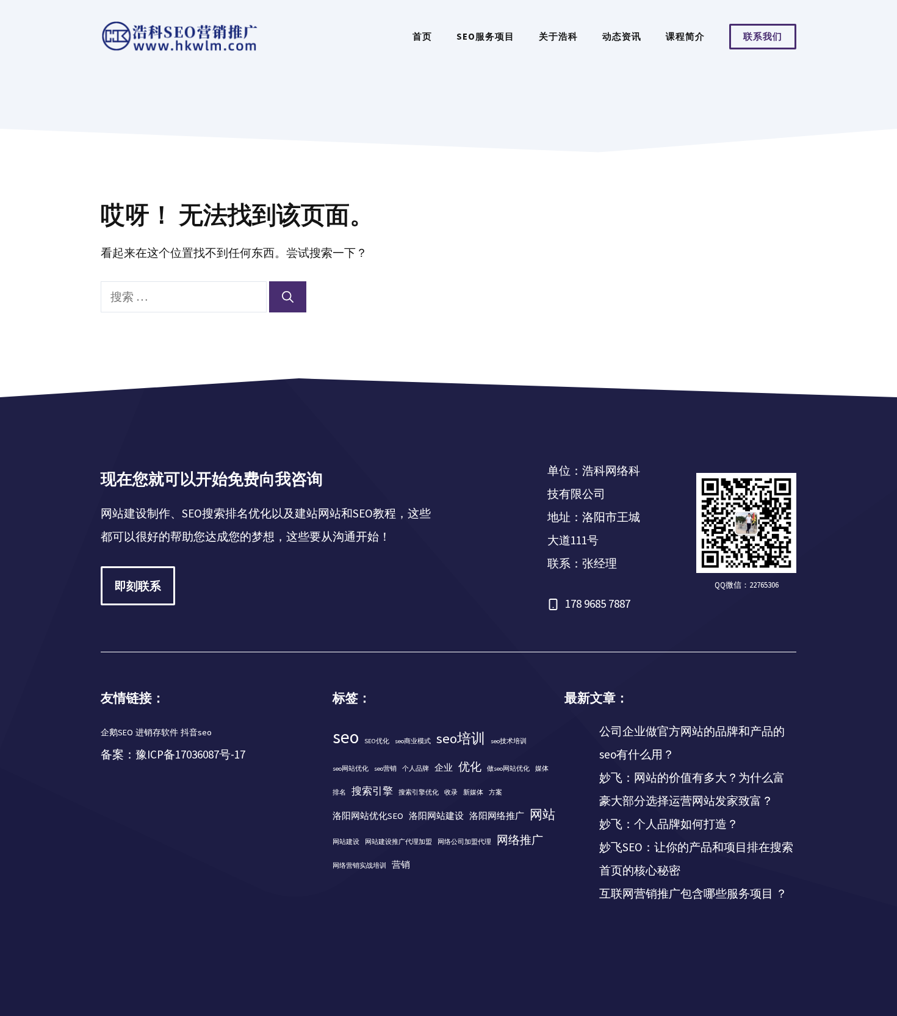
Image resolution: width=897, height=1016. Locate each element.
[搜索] (287, 296)
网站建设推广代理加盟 (398, 842)
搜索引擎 (372, 791)
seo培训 (460, 738)
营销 (401, 864)
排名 (339, 792)
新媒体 (473, 792)
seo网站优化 (351, 769)
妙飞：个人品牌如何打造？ (668, 823)
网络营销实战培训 (359, 866)
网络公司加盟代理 (464, 842)
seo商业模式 (413, 741)
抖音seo (196, 732)
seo (346, 737)
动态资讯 (621, 36)
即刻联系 (138, 585)
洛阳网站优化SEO (368, 815)
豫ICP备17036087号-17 (190, 754)
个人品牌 (415, 769)
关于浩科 (558, 36)
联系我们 (762, 36)
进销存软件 (156, 732)
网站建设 (346, 842)
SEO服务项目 (485, 36)
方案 (495, 792)
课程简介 (685, 36)
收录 (451, 792)
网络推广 (520, 839)
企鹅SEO (117, 732)
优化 (469, 766)
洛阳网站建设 (436, 815)
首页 (422, 36)
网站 (542, 814)
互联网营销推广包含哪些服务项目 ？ (693, 893)
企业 (443, 767)
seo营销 (385, 769)
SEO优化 (376, 741)
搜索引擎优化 (418, 792)
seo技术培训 (509, 741)
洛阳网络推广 (496, 815)
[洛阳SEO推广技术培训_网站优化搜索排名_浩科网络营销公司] (180, 35)
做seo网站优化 (508, 769)
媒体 (542, 769)
